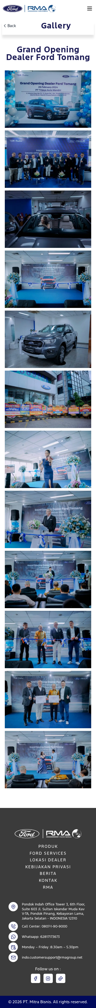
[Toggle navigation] (89, 8)
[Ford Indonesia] (28, 8)
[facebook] (35, 978)
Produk (48, 846)
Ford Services (48, 853)
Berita (48, 873)
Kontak (48, 880)
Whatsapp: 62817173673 (41, 936)
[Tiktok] (60, 978)
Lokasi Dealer (48, 859)
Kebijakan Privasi (48, 866)
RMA (48, 887)
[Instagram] (48, 978)
